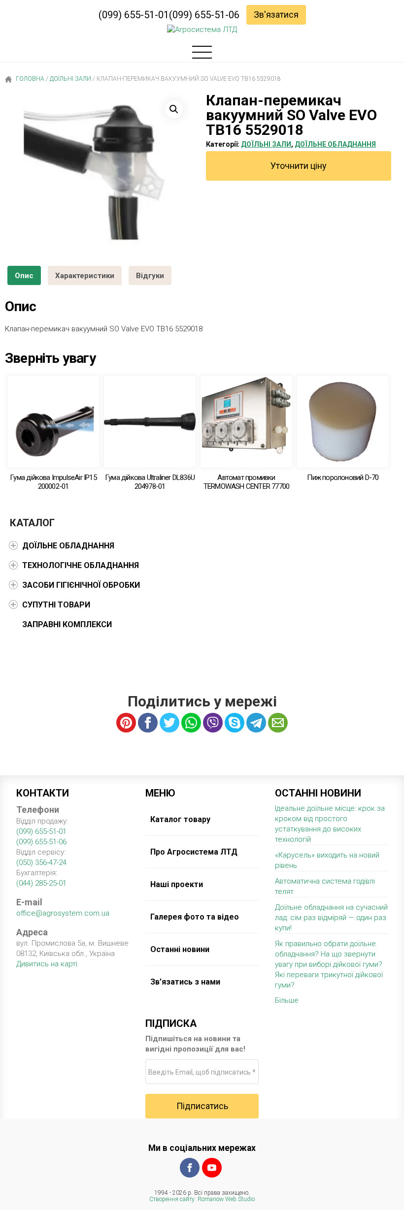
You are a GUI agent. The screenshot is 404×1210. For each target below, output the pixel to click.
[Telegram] (256, 722)
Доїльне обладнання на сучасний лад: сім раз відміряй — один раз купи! (331, 917)
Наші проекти (176, 884)
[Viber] (213, 722)
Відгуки (150, 275)
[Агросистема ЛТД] (202, 30)
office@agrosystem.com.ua (62, 913)
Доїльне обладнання (335, 144)
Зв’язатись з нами (185, 982)
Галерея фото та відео (194, 917)
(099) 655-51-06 (204, 15)
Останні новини (179, 949)
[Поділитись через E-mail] (278, 722)
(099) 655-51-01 (134, 15)
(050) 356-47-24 (41, 862)
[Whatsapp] (191, 722)
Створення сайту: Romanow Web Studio (202, 1199)
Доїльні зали (70, 78)
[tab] (24, 275)
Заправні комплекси (67, 624)
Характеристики (84, 275)
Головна (29, 78)
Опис (24, 275)
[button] (174, 109)
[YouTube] (212, 1168)
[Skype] (234, 722)
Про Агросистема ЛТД (193, 852)
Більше (287, 1000)
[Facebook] (190, 1168)
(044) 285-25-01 (41, 883)
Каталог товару (180, 819)
